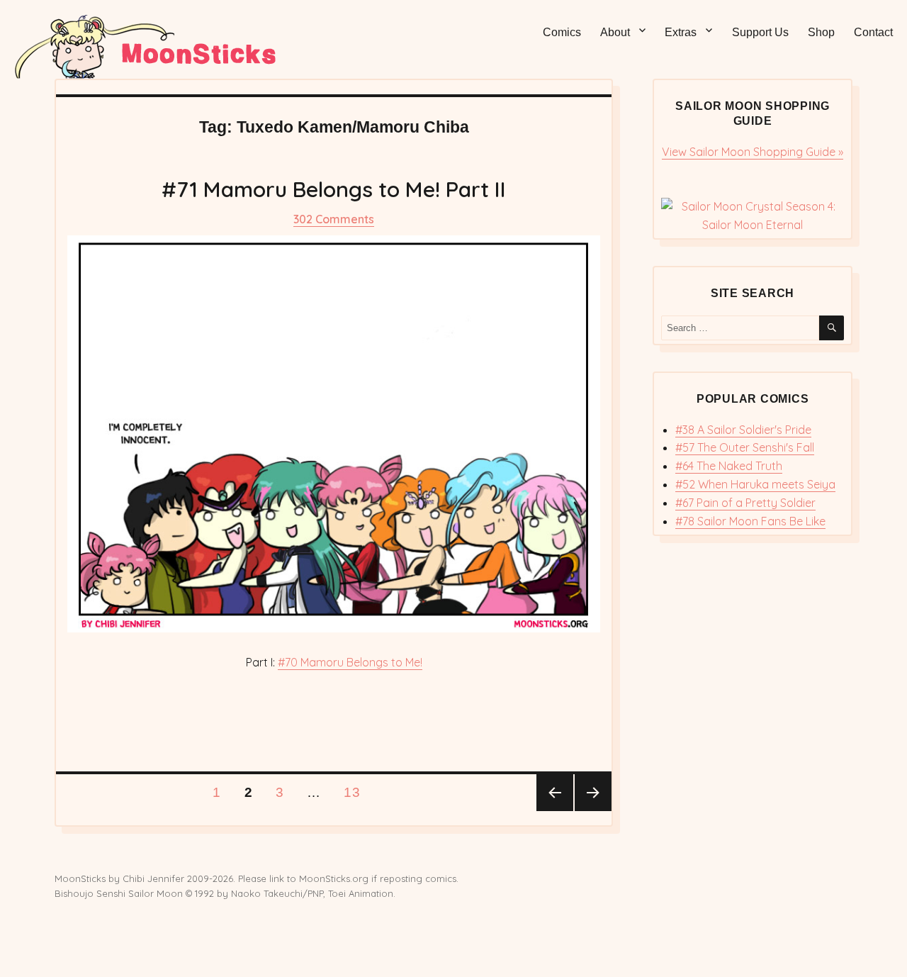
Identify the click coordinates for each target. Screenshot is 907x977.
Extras (681, 32)
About (615, 32)
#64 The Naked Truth (728, 466)
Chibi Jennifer (153, 878)
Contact (873, 32)
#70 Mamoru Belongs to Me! (350, 662)
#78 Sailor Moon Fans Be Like (750, 521)
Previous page (554, 792)
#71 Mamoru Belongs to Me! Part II (334, 189)
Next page (593, 792)
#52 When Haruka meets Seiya (755, 484)
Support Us (760, 32)
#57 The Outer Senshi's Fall (744, 447)
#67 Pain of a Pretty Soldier (745, 503)
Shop (821, 32)
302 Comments (333, 219)
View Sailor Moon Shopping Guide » (752, 152)
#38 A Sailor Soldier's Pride (743, 430)
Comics (562, 32)
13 (356, 792)
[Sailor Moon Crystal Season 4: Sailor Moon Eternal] (752, 216)
